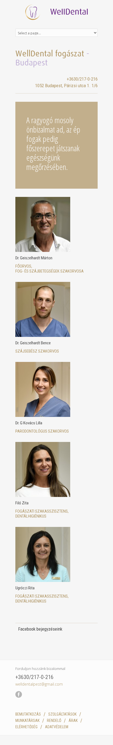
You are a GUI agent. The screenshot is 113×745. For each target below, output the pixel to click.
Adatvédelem (56, 727)
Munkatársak (27, 720)
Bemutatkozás (28, 714)
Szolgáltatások (62, 714)
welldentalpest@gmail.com (39, 684)
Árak (73, 720)
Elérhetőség (26, 727)
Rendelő (54, 720)
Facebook (18, 701)
